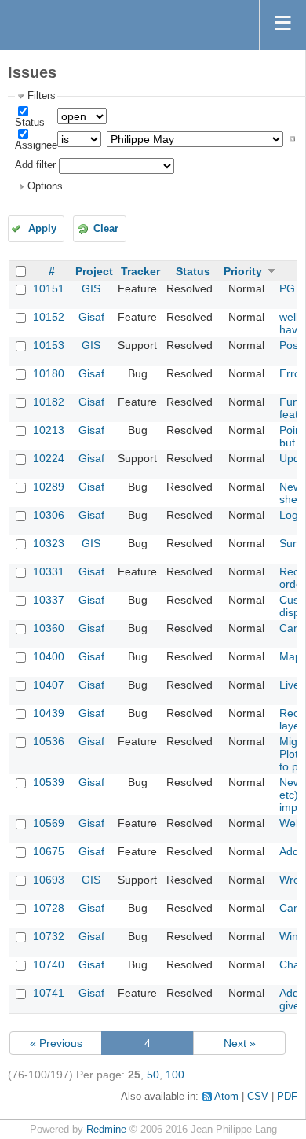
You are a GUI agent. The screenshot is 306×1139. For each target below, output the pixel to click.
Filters (41, 95)
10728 (48, 908)
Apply (42, 228)
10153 (48, 345)
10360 (48, 628)
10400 (48, 656)
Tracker (140, 271)
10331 (48, 571)
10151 (48, 288)
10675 (48, 851)
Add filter (35, 165)
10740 (48, 964)
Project (94, 271)
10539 (48, 782)
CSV (257, 1096)
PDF (287, 1096)
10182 (48, 401)
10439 (48, 713)
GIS (91, 288)
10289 (48, 486)
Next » (240, 1043)
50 (153, 1074)
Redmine (106, 1129)
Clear (105, 228)
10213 (48, 430)
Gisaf (91, 316)
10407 (48, 684)
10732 (48, 936)
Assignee (36, 145)
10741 (48, 993)
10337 (48, 599)
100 (175, 1074)
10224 (48, 458)
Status (30, 122)
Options (45, 186)
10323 (48, 543)
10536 (48, 741)
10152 (48, 316)
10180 (48, 373)
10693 (48, 879)
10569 (48, 823)
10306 (48, 515)
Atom (226, 1096)
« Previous (56, 1043)
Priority (243, 271)
